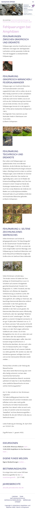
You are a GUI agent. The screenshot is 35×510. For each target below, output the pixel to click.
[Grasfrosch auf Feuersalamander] (7, 131)
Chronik (15, 496)
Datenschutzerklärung (12, 500)
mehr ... (26, 447)
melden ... (22, 462)
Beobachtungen (24, 20)
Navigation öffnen (8, 2)
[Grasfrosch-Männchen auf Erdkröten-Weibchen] (7, 66)
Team (21, 496)
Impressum (27, 500)
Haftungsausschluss (17, 498)
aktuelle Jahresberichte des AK (13, 488)
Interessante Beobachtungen (12, 22)
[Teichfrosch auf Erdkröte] (7, 209)
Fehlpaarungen (27, 22)
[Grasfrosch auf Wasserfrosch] (7, 266)
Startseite (14, 20)
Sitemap (17, 502)
